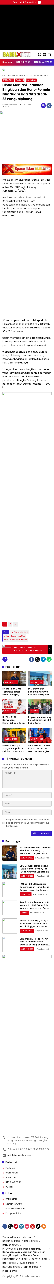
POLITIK (9, 1202)
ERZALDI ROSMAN (14, 1219)
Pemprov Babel (13, 1229)
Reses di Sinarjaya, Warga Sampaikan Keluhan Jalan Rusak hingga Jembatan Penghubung (13, 764)
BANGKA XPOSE (11, 698)
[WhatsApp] (49, 675)
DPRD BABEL (11, 1215)
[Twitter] (37, 675)
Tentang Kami (10, 1252)
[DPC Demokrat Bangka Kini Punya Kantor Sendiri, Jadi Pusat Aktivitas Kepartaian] (40, 694)
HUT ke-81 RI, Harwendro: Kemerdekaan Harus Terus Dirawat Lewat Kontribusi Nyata (13, 736)
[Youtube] (32, 1242)
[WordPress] (21, 1242)
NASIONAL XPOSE (11, 1256)
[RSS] (43, 1242)
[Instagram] (27, 1242)
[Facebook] (31, 675)
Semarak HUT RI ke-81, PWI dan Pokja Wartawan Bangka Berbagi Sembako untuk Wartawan (39, 764)
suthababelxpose (9, 120)
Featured (20, 96)
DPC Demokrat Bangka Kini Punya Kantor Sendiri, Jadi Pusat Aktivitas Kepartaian (38, 707)
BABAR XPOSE (27, 1278)
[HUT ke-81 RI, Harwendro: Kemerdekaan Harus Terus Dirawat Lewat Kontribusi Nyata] (14, 722)
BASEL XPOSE (9, 1278)
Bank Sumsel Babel (15, 1224)
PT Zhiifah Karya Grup (16, 655)
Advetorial (11, 1193)
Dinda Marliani (21, 648)
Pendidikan (31, 96)
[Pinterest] (16, 1242)
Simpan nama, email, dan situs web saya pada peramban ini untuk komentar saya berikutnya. (27, 838)
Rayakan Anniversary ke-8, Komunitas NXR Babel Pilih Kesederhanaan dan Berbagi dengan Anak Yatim (39, 736)
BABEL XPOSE (8, 96)
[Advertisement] (27, 1050)
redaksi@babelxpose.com (21, 1171)
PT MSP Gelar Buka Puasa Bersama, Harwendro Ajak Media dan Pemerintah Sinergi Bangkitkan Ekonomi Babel (23, 1268)
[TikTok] (38, 1242)
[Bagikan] (49, 121)
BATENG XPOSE (39, 1274)
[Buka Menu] (44, 54)
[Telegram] (43, 675)
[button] (39, 54)
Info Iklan (27, 1252)
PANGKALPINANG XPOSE (14, 1274)
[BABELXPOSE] (16, 54)
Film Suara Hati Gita (15, 651)
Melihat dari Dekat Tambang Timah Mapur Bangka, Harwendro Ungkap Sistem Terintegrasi (13, 707)
